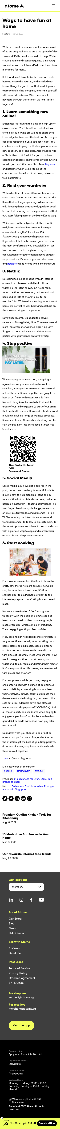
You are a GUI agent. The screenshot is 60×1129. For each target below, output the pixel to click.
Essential (39, 771)
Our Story (15, 918)
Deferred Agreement (22, 978)
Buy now (50, 164)
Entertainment (23, 771)
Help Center (16, 933)
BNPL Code (16, 982)
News (12, 928)
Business (14, 948)
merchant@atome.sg (22, 1008)
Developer (15, 953)
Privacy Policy (18, 973)
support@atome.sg (21, 997)
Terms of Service (19, 968)
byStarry (6, 34)
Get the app (21, 1025)
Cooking (8, 771)
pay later (12, 263)
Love (5, 758)
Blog (12, 923)
